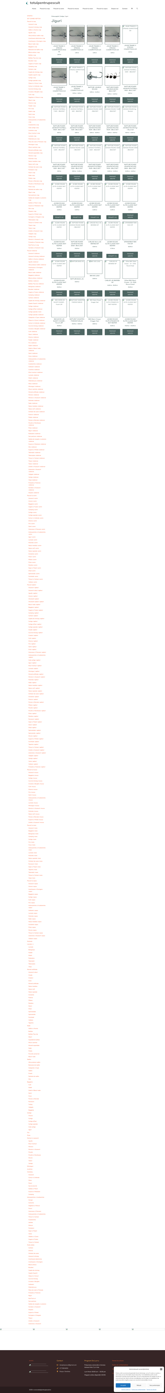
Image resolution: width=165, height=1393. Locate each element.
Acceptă (123, 1385)
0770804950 (64, 1368)
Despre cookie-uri (126, 1389)
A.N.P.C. (31, 1361)
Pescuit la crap (45, 9)
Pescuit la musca (73, 9)
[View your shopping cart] (132, 8)
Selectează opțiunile (59, 61)
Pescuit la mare (88, 9)
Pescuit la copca (102, 9)
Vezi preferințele (155, 1385)
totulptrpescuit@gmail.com (68, 1365)
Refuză (139, 1385)
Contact (124, 9)
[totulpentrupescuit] (27, 3)
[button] (161, 1369)
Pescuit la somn (58, 9)
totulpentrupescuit (45, 2)
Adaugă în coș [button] (59, 217)
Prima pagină (55, 16)
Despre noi (114, 9)
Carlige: (62, 16)
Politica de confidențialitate (138, 1389)
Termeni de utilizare (151, 1389)
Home (34, 9)
